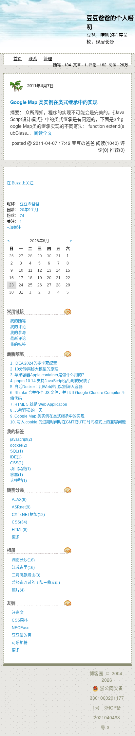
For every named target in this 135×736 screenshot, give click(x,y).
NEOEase (20, 627)
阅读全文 (43, 132)
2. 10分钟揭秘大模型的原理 (34, 369)
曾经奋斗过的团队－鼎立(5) (36, 582)
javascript (21, 439)
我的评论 (18, 327)
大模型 (18, 480)
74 (22, 216)
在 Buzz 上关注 (20, 183)
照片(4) (18, 590)
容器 (16, 474)
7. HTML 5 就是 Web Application (38, 404)
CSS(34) (19, 522)
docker (18, 445)
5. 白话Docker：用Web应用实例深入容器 (46, 387)
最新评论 (18, 338)
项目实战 (20, 469)
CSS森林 (20, 620)
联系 (33, 58)
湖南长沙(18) (23, 560)
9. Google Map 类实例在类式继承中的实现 (47, 416)
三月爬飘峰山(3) (26, 575)
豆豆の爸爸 (29, 204)
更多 (16, 537)
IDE (16, 457)
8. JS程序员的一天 (26, 410)
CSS (16, 463)
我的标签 (18, 344)
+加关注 (14, 227)
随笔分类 (15, 490)
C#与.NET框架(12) (28, 514)
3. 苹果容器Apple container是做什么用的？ (48, 375)
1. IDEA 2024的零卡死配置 (33, 363)
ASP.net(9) (21, 507)
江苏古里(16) (23, 567)
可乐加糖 (20, 643)
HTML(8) (20, 529)
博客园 (96, 673)
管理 (48, 58)
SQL (16, 451)
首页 (17, 58)
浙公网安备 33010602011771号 (107, 698)
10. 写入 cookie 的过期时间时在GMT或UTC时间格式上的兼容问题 (68, 422)
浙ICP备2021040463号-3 (107, 717)
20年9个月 (29, 210)
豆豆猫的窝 (21, 635)
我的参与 (18, 333)
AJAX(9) (19, 499)
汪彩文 (18, 612)
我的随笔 (18, 321)
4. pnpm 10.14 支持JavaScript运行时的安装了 (50, 381)
